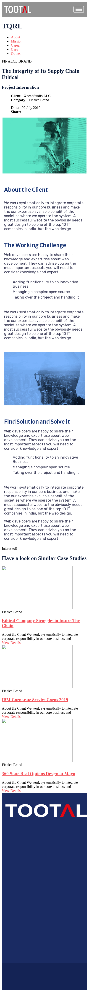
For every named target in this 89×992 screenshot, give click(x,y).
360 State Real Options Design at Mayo (38, 773)
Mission (16, 41)
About (15, 37)
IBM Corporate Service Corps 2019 (35, 699)
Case (14, 49)
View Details (11, 643)
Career (16, 45)
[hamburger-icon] (78, 9)
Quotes (16, 53)
